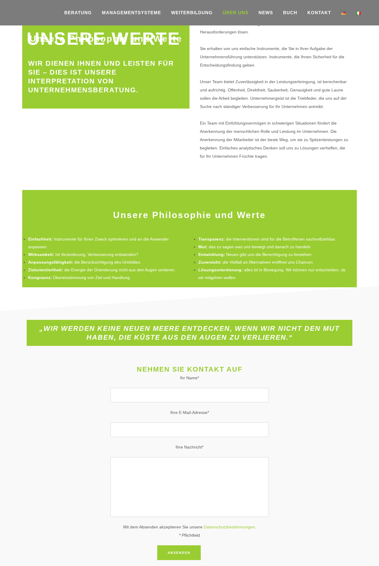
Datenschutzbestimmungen (229, 527)
